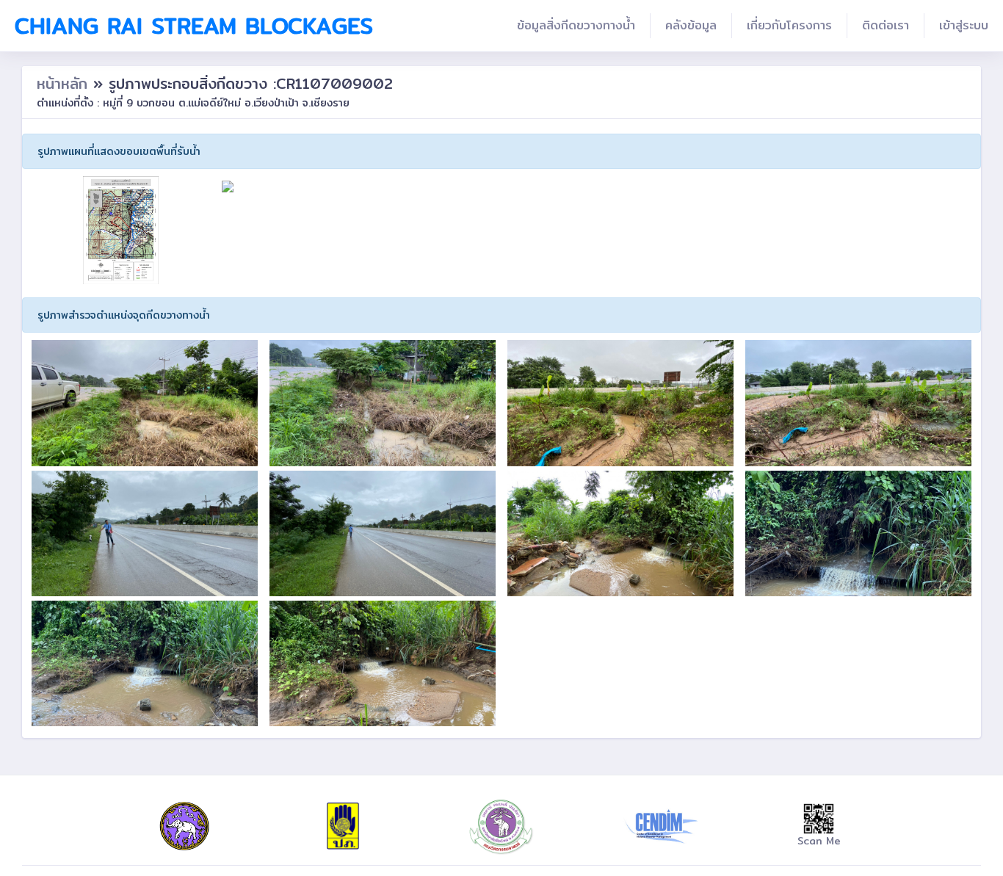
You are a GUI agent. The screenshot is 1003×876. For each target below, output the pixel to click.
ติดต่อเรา (885, 25)
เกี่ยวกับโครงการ (789, 25)
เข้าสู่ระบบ (963, 25)
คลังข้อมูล (691, 25)
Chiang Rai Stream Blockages (194, 25)
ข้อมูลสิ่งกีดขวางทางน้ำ (576, 25)
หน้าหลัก (65, 83)
